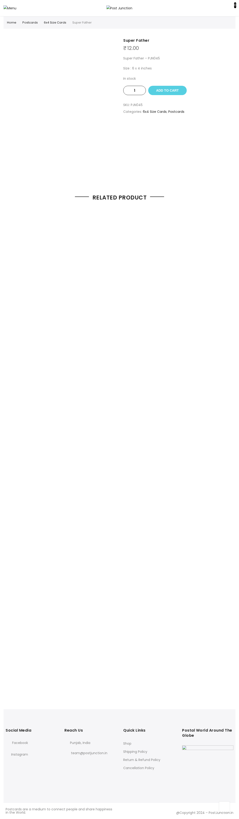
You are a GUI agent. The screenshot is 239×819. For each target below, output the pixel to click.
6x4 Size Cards (55, 22)
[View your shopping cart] (231, 9)
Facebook (19, 742)
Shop (127, 743)
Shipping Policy (135, 751)
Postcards (30, 22)
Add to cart (167, 90)
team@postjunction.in (89, 753)
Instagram (19, 754)
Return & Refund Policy (141, 759)
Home (11, 22)
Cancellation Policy (138, 768)
